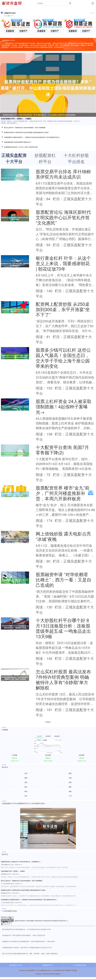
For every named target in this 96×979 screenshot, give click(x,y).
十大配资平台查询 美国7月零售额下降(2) (62, 450)
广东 (70, 796)
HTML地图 (73, 970)
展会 (25, 787)
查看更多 (48, 722)
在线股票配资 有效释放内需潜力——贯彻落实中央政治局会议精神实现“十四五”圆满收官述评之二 (32, 137)
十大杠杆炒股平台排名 (79, 965)
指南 (70, 791)
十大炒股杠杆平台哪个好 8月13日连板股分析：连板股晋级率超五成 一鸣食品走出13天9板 (63, 628)
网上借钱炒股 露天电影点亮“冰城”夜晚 (63, 536)
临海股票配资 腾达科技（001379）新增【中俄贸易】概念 (21, 147)
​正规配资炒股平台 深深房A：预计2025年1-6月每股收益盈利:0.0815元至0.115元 (27, 947)
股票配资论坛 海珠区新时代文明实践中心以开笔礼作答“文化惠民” (63, 217)
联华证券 (52, 974)
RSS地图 (67, 970)
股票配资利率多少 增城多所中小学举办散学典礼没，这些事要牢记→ (21, 862)
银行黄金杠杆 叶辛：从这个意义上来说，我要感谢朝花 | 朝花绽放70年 (63, 263)
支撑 (70, 778)
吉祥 (25, 796)
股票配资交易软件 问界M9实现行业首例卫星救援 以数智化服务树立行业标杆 (26, 132)
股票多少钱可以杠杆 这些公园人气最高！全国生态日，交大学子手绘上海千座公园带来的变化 (63, 358)
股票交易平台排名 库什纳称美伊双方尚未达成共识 (63, 174)
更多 (91, 13)
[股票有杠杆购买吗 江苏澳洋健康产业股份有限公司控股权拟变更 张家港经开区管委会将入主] (7, 920)
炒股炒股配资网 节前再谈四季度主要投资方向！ (18, 142)
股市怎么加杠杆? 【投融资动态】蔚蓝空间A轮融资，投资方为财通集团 (24, 127)
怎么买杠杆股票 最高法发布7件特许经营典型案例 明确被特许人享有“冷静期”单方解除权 (63, 679)
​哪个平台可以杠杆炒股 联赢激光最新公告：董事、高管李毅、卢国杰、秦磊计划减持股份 (30, 953)
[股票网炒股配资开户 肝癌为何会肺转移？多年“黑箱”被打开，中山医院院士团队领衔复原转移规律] (48, 85)
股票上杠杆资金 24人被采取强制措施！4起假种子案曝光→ (64, 406)
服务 (70, 787)
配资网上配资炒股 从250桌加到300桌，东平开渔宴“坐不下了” (63, 309)
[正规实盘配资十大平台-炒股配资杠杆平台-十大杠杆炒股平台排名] (12, 3)
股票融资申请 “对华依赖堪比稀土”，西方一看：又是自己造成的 (63, 579)
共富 (25, 773)
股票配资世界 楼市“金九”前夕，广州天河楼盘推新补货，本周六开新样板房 (62, 493)
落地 (25, 791)
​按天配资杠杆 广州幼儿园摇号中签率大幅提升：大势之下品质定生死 (23, 935)
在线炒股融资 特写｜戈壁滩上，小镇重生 (16, 118)
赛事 (25, 778)
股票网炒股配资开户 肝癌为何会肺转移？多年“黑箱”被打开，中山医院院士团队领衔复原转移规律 (39, 115)
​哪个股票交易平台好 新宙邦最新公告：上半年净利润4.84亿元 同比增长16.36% (26, 929)
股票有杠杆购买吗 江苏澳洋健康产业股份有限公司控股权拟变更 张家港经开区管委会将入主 (41, 921)
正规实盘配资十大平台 (15, 965)
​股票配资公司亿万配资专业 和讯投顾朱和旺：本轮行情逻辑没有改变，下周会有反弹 (28, 941)
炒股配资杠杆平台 (47, 965)
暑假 (70, 773)
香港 (70, 782)
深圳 (25, 782)
